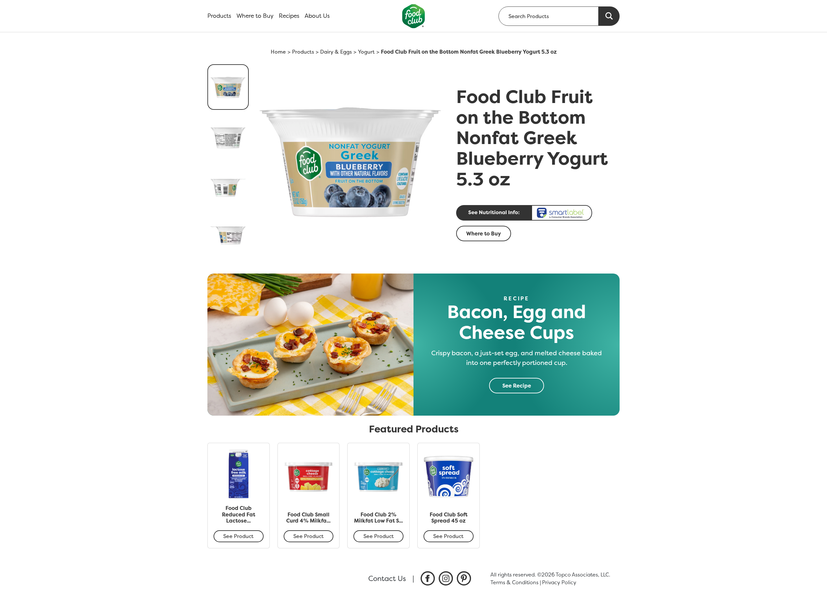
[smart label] (536, 213)
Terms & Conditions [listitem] (514, 582)
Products (219, 16)
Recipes (289, 16)
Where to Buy (255, 16)
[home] (414, 16)
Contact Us (387, 578)
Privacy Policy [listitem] (559, 582)
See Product (238, 536)
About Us (317, 16)
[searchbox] (548, 16)
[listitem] (428, 578)
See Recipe (516, 385)
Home (278, 51)
